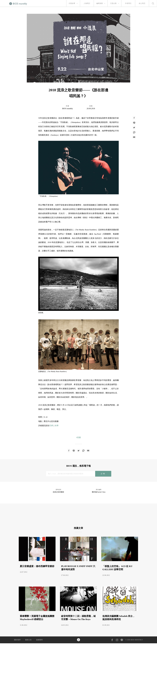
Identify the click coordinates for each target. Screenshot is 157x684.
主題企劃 (113, 3)
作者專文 (128, 3)
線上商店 (142, 3)
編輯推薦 (99, 3)
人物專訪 (87, 3)
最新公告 (28, 640)
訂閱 (103, 474)
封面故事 (72, 3)
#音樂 (78, 437)
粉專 (57, 425)
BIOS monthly (67, 108)
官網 (51, 425)
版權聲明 (39, 640)
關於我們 (17, 640)
